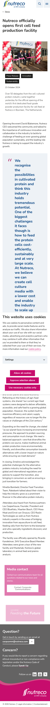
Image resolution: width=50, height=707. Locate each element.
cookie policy (34, 349)
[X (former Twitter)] (45, 674)
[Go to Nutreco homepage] (14, 4)
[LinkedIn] (35, 674)
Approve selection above (22, 380)
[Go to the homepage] (34, 692)
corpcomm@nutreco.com (15, 641)
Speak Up (23, 666)
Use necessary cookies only (22, 387)
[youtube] (40, 674)
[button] (39, 4)
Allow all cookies (22, 373)
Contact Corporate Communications (22, 588)
